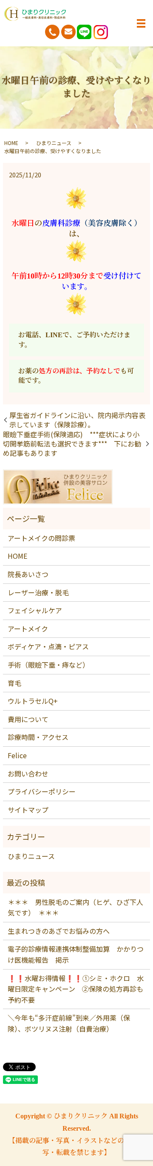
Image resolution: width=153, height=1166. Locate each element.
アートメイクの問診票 (41, 538)
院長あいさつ (28, 574)
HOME (11, 142)
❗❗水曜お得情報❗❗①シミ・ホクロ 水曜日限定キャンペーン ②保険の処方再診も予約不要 (76, 989)
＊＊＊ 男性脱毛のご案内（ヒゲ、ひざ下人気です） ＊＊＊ (75, 907)
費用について (28, 719)
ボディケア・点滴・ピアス (48, 646)
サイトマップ (28, 810)
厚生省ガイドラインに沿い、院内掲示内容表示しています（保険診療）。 (77, 419)
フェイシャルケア (35, 610)
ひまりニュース (53, 142)
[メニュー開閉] (141, 23)
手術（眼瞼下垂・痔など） (48, 665)
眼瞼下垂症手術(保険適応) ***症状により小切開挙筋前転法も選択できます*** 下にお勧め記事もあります (72, 443)
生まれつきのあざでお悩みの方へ (59, 931)
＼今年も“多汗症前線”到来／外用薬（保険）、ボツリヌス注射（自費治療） (69, 1023)
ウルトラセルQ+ (33, 701)
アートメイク (28, 628)
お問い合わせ (28, 773)
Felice (17, 755)
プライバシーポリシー (42, 791)
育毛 (14, 683)
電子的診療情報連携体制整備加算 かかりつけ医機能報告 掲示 (76, 954)
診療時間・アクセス (38, 737)
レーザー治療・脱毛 (38, 592)
